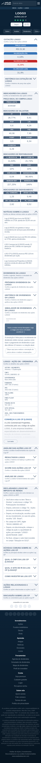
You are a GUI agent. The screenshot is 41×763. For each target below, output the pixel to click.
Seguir (16, 24)
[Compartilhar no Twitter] (25, 606)
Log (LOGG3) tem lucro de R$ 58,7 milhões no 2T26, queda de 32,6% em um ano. (20, 220)
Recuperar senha (20, 686)
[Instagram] (6, 614)
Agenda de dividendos (20, 659)
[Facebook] (10, 614)
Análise (16, 31)
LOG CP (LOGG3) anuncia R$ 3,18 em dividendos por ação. (19, 255)
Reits (20, 634)
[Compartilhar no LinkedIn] (29, 606)
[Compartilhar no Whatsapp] (12, 606)
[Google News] (26, 614)
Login (20, 683)
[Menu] (38, 3)
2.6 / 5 (7, 415)
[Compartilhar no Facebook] (20, 606)
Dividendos (27, 31)
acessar (12, 105)
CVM (23, 726)
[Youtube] (22, 614)
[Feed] (30, 614)
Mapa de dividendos (20, 665)
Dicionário (20, 648)
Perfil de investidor (20, 668)
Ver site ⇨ (8, 405)
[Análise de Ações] (6, 3)
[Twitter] (14, 614)
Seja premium (20, 676)
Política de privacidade (20, 703)
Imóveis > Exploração (13, 369)
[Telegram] (18, 614)
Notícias (20, 645)
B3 (20, 726)
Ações (20, 8)
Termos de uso (20, 700)
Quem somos (20, 694)
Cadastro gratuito (20, 680)
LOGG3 (26, 8)
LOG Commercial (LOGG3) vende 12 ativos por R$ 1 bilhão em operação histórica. (18, 246)
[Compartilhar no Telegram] (16, 606)
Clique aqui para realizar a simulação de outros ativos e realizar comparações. (20, 351)
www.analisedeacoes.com (20, 756)
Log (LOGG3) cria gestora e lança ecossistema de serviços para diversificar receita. (20, 230)
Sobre (7, 31)
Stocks (20, 630)
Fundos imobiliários (20, 627)
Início (14, 8)
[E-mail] (34, 614)
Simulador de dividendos (20, 662)
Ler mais (11, 441)
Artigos (20, 641)
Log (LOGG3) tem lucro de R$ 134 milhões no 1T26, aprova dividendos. (20, 238)
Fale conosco (20, 697)
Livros (20, 651)
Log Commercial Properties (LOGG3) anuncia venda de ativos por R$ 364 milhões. (18, 263)
